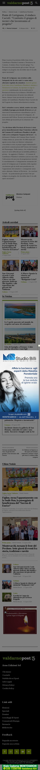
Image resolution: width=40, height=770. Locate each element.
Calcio (15, 593)
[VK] (27, 217)
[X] (16, 217)
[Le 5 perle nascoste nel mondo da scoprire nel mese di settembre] (20, 310)
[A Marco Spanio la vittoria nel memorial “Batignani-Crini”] (29, 265)
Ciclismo (24, 282)
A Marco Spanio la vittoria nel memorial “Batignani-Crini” (29, 276)
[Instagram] (10, 751)
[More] (37, 217)
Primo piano (25, 252)
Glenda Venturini (23, 493)
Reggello (7, 409)
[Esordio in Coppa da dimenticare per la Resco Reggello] (6, 597)
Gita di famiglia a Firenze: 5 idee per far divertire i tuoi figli (19, 348)
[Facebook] (11, 217)
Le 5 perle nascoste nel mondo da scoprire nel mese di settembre (19, 323)
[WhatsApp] (32, 217)
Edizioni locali (13, 12)
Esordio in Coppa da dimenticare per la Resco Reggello (22, 597)
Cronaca (7, 398)
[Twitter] (16, 751)
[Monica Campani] (3, 28)
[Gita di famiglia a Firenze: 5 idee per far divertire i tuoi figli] (20, 335)
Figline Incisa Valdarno (6, 252)
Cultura (5, 292)
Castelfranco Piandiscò (26, 12)
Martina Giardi (17, 576)
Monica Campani (12, 28)
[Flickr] (28, 751)
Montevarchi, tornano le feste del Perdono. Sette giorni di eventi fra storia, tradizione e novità (29, 244)
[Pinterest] (21, 217)
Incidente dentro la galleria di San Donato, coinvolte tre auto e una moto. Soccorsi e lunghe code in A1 (19, 430)
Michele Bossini (17, 587)
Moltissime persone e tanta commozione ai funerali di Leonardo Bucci (16, 403)
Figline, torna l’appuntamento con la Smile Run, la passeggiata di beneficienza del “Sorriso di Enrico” (10, 244)
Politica (4, 12)
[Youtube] (22, 751)
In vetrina (8, 319)
